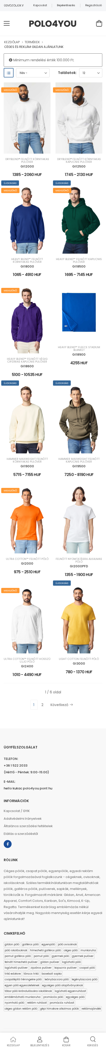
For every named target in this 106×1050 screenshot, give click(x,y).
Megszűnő (10, 90)
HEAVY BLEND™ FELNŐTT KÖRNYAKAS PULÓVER (27, 260)
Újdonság (10, 183)
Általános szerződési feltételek (28, 826)
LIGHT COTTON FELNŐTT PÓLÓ (79, 659)
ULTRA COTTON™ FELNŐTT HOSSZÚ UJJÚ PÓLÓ (27, 660)
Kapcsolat (40, 5)
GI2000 (27, 563)
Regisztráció (93, 5)
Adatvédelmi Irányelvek (23, 818)
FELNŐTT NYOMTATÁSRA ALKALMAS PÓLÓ (79, 560)
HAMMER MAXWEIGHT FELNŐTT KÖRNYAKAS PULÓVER (27, 460)
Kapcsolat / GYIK (17, 811)
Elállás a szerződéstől (21, 833)
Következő (59, 704)
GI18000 (27, 266)
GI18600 (27, 366)
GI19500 (79, 466)
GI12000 (27, 166)
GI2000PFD (79, 566)
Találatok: (67, 72)
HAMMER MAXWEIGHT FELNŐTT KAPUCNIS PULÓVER (79, 460)
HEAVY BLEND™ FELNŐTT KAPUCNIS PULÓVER (79, 260)
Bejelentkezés (66, 5)
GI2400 (27, 666)
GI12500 (79, 166)
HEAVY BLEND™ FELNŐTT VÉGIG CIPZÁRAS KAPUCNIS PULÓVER (27, 360)
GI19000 (27, 466)
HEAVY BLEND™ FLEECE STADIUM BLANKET (79, 348)
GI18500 (79, 266)
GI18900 (79, 354)
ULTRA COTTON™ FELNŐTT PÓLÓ (27, 559)
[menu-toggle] (7, 23)
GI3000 (79, 663)
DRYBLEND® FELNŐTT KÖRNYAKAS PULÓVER (27, 160)
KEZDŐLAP (12, 42)
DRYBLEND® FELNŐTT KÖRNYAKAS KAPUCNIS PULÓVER (79, 160)
